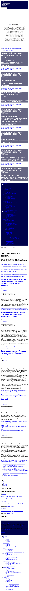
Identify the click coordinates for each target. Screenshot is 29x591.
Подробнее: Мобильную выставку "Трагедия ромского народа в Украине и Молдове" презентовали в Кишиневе (14, 308)
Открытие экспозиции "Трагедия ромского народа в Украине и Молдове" (13, 397)
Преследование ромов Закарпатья (9, 271)
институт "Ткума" (6, 529)
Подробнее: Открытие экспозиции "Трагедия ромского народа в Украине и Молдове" (14, 422)
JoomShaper (13, 525)
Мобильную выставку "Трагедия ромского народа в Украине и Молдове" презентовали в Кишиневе (13, 282)
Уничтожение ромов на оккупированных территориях (14, 269)
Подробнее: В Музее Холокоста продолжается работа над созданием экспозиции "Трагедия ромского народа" (14, 461)
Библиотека (6, 4)
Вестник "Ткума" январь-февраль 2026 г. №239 (12, 503)
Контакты (5, 1)
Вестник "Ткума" (10, 498)
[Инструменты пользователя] (1, 288)
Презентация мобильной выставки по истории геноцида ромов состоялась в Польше (14, 314)
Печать (5, 290)
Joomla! (24, 525)
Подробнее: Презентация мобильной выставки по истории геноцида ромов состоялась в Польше (13, 347)
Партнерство (6, 3)
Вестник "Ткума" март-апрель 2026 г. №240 (11, 496)
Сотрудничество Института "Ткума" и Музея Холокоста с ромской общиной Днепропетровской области (15, 470)
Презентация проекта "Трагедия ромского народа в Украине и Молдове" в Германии (13, 353)
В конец (5, 485)
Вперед (5, 484)
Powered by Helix (5, 523)
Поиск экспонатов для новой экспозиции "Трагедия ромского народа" (13, 467)
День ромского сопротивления (10, 475)
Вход (4, 5)
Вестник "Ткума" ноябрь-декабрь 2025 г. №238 (12, 511)
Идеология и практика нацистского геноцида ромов (13, 266)
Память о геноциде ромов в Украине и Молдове (12, 276)
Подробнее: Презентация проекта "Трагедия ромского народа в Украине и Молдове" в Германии (14, 391)
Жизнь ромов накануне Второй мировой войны (12, 264)
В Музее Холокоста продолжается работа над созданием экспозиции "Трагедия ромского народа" (13, 428)
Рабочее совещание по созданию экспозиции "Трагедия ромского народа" (14, 464)
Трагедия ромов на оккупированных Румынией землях (14, 274)
